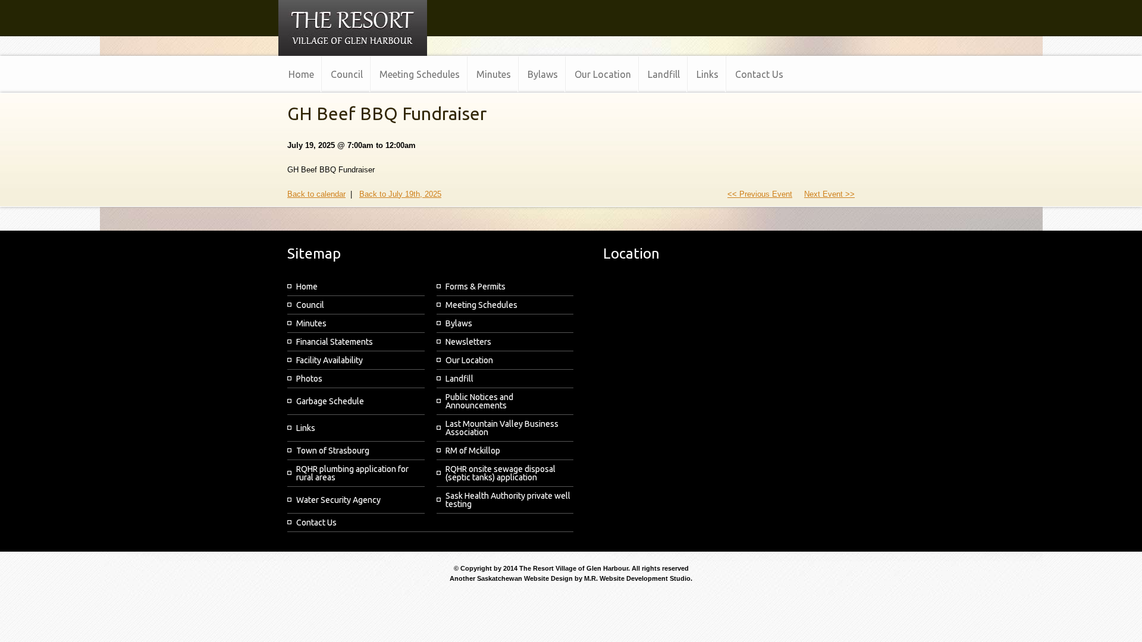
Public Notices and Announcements (479, 401)
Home (307, 286)
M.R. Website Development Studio (637, 578)
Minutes (311, 323)
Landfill (459, 378)
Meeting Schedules (481, 305)
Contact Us (316, 522)
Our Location (469, 360)
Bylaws (458, 323)
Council (310, 305)
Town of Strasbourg (332, 450)
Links (305, 428)
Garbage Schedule (330, 401)
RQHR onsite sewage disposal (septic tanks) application (500, 473)
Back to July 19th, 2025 (400, 194)
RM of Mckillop (472, 450)
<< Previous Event (759, 194)
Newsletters (468, 342)
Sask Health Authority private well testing (507, 500)
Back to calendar (316, 194)
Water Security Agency (338, 500)
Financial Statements (334, 342)
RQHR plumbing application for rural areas (352, 473)
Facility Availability (329, 360)
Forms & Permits (475, 286)
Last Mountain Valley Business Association (502, 428)
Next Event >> (829, 194)
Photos (309, 378)
